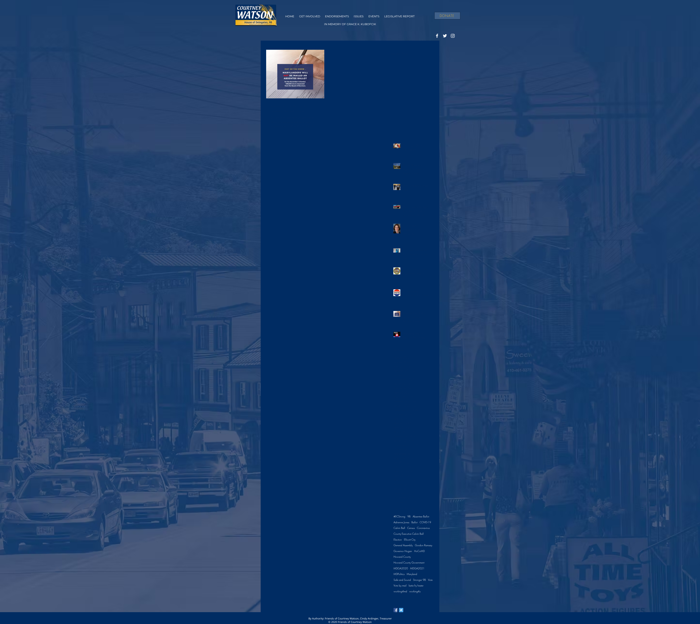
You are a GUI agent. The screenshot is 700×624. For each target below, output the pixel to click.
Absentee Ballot (421, 516)
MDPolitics (399, 574)
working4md (400, 591)
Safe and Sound (402, 580)
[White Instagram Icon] (452, 35)
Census (411, 528)
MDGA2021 (417, 568)
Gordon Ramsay (423, 545)
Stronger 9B (419, 580)
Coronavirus (423, 528)
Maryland (412, 574)
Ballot (414, 522)
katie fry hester (416, 585)
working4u (415, 591)
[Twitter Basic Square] (401, 610)
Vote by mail (400, 585)
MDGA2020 (401, 568)
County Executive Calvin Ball (409, 533)
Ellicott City (409, 539)
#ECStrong (399, 516)
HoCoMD (419, 551)
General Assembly (403, 545)
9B (409, 516)
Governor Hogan (403, 551)
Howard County (402, 556)
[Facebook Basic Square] (396, 610)
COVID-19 (425, 522)
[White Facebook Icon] (437, 35)
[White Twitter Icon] (445, 35)
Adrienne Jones (401, 522)
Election (398, 539)
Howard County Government (409, 562)
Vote (430, 580)
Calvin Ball (399, 528)
